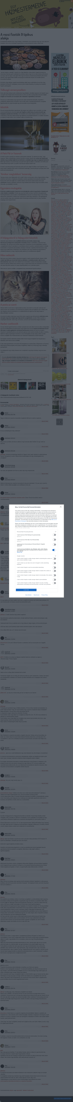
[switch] (54, 535)
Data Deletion (28, 595)
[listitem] (36, 531)
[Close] (61, 507)
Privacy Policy (44, 595)
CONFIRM (26, 590)
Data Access (36, 595)
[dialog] (36, 551)
